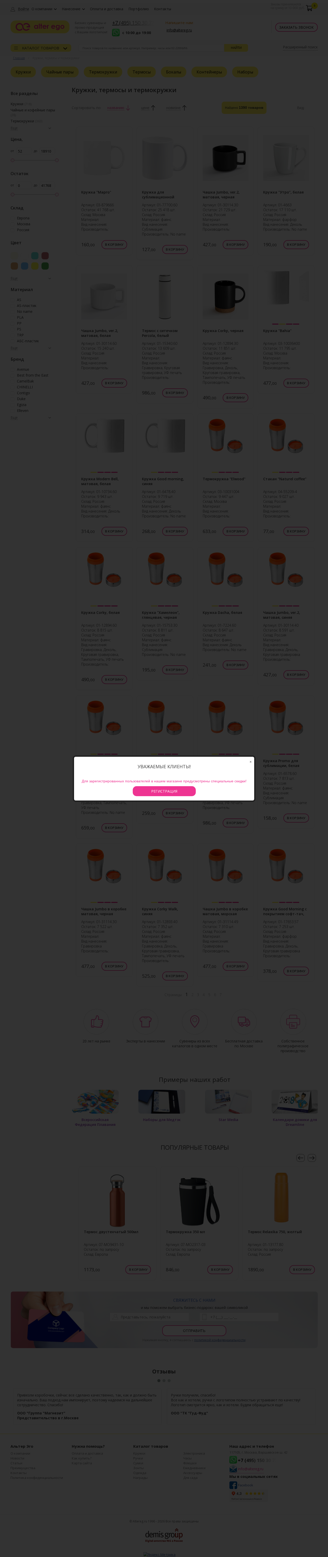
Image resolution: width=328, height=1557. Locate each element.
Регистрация (164, 791)
